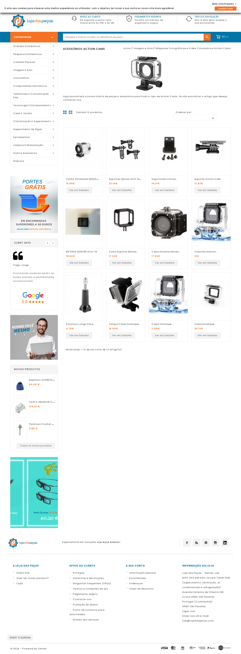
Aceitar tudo (225, 8)
